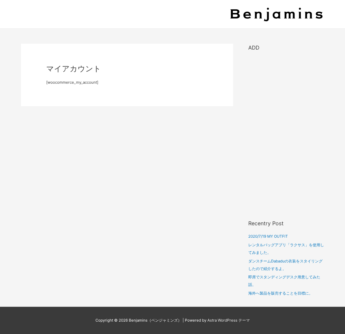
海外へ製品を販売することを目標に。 (280, 293)
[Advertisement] (286, 133)
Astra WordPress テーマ (228, 320)
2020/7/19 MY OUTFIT (268, 236)
